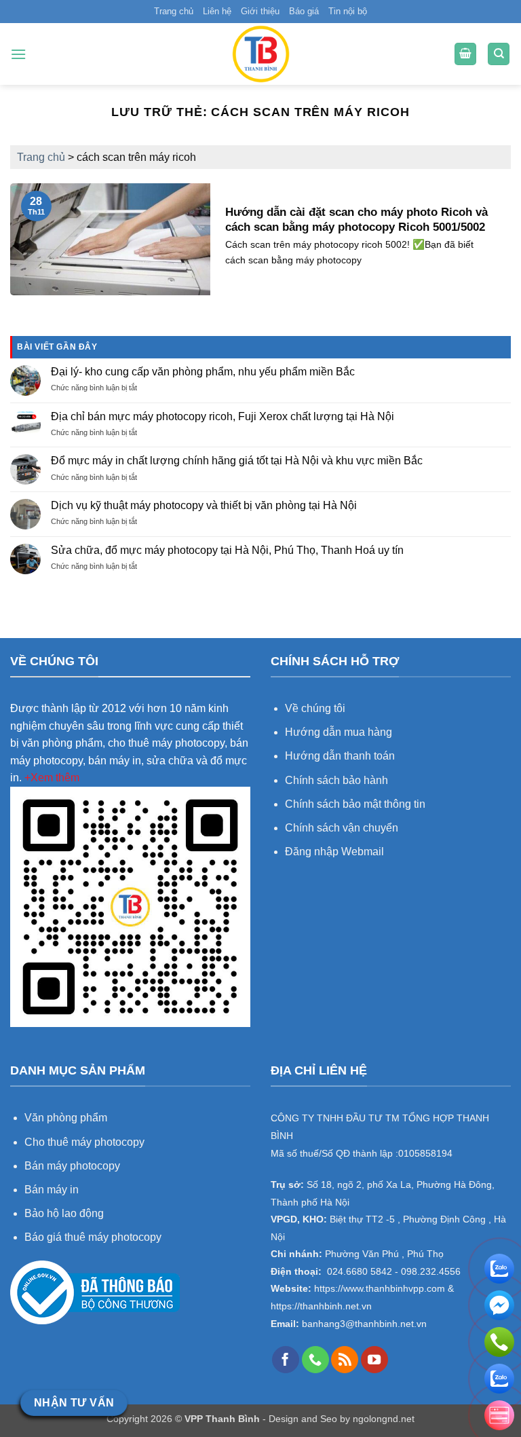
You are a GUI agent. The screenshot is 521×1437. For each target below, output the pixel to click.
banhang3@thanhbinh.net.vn (363, 1324)
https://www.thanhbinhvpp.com (378, 1289)
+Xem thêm (51, 777)
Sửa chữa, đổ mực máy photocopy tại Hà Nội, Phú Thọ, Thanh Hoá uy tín (227, 550)
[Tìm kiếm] (498, 54)
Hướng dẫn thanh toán (340, 756)
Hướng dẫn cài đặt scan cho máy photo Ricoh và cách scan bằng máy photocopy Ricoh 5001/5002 (356, 220)
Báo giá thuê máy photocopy (92, 1237)
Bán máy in (51, 1189)
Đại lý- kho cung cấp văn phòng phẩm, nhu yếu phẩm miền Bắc (203, 371)
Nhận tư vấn (74, 1402)
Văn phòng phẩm (65, 1117)
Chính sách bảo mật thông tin (355, 804)
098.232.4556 (431, 1272)
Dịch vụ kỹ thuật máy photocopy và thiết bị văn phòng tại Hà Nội (204, 505)
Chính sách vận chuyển (341, 828)
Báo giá (304, 11)
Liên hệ (217, 11)
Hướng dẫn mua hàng (340, 732)
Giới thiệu (260, 11)
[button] (18, 54)
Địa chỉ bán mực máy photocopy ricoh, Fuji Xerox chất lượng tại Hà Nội (222, 416)
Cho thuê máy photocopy (84, 1142)
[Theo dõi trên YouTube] (374, 1359)
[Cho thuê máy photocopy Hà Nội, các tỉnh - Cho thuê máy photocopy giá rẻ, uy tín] (260, 54)
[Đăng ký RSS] (344, 1359)
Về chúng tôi (315, 708)
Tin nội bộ (347, 11)
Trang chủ (173, 11)
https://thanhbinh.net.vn (321, 1306)
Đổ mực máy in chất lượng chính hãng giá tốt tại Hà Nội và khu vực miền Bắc (237, 460)
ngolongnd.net (383, 1418)
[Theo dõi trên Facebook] (285, 1359)
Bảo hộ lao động (64, 1213)
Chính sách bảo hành (336, 780)
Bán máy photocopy (72, 1166)
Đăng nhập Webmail (334, 851)
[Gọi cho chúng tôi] (315, 1359)
